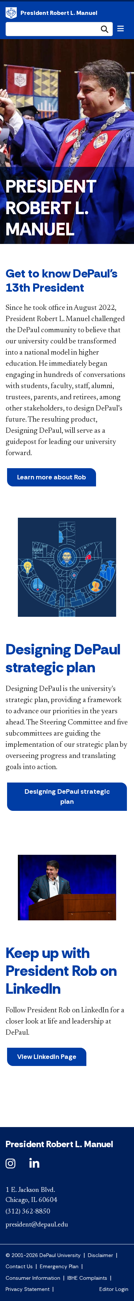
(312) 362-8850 (28, 1212)
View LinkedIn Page (46, 1056)
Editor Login (113, 1289)
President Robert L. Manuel (11, 13)
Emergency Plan (59, 1266)
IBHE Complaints (87, 1278)
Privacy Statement (28, 1289)
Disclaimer (100, 1255)
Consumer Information (33, 1278)
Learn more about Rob (51, 477)
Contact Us (19, 1266)
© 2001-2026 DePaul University (43, 1255)
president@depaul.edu (37, 1225)
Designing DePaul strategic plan (67, 796)
